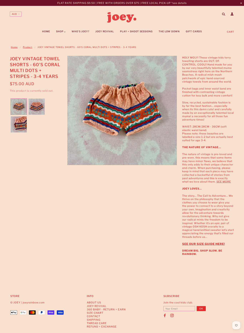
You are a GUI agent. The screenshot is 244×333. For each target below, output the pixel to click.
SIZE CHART (95, 312)
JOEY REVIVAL (96, 306)
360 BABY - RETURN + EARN (106, 309)
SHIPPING (93, 319)
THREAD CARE (97, 323)
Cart (230, 31)
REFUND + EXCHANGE (102, 326)
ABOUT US (94, 302)
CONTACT (93, 316)
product (27, 47)
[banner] (122, 17)
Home (14, 47)
